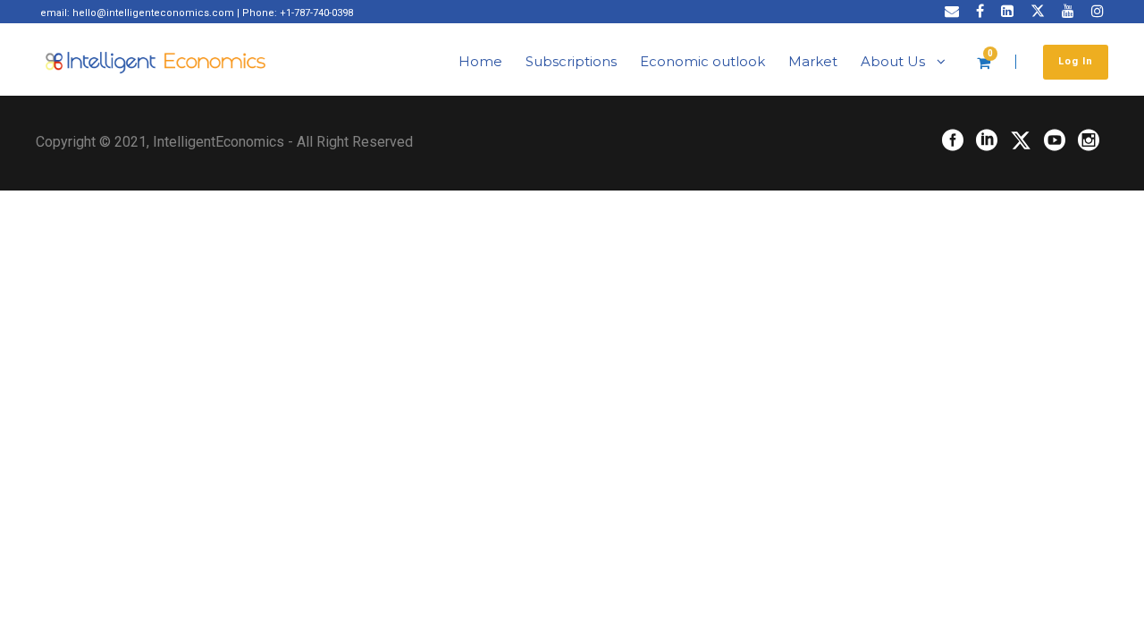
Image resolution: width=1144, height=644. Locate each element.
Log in (1075, 61)
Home (480, 61)
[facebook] (980, 11)
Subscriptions (571, 61)
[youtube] (1068, 11)
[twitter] (1037, 11)
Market (812, 61)
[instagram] (1097, 11)
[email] (952, 11)
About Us (893, 61)
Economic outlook (702, 61)
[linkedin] (1007, 11)
